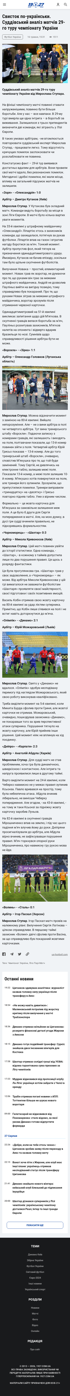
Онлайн (35, 1331)
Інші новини (35, 1283)
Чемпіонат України (18, 963)
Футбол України (35, 1266)
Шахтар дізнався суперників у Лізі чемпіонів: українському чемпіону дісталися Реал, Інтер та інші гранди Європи (35, 1207)
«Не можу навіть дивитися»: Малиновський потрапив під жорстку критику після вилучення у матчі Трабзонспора (36, 1011)
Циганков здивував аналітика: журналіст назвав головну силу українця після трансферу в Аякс (38, 991)
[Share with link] (27, 954)
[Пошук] (65, 4)
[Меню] (8, 4)
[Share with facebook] (4, 954)
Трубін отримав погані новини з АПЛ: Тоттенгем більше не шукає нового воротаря (35, 1100)
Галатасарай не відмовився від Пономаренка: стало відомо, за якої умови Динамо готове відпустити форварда (35, 1119)
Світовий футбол (35, 1272)
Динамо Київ (35, 1254)
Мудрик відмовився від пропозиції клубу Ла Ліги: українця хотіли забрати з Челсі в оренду (39, 1083)
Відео (35, 1325)
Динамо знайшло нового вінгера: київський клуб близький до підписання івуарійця (37, 1187)
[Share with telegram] (11, 954)
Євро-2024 (35, 1277)
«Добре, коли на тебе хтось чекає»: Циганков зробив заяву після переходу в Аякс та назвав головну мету (38, 1148)
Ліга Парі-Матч (37, 963)
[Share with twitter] (19, 954)
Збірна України (35, 1260)
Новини (35, 1307)
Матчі (35, 1313)
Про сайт (35, 1349)
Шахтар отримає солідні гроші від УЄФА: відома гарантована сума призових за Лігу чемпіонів (38, 1065)
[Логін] (58, 4)
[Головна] (35, 4)
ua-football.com (60, 954)
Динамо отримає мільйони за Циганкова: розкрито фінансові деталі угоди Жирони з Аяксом (38, 1030)
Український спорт (35, 1289)
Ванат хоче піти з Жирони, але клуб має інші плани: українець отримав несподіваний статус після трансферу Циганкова (37, 1168)
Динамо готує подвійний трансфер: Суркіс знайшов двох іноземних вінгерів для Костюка (39, 1048)
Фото (35, 1319)
